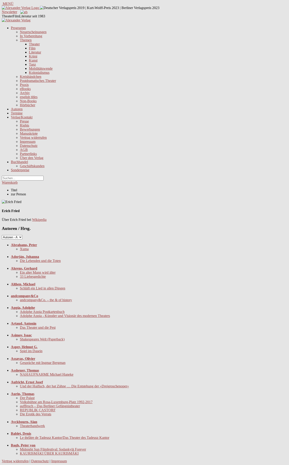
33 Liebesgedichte (33, 276)
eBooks (25, 89)
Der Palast (27, 398)
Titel (14, 190)
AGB (24, 150)
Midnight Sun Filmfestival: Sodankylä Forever (53, 449)
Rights (24, 125)
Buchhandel (19, 162)
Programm (18, 28)
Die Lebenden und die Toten (40, 261)
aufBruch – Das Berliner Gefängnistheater (50, 406)
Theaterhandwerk (32, 426)
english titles (28, 97)
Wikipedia (39, 220)
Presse (24, 121)
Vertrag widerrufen (33, 137)
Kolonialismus (39, 72)
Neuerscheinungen (33, 32)
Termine (17, 113)
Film (32, 48)
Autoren (17, 109)
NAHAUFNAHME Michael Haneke (46, 374)
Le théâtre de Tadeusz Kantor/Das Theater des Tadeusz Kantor (64, 438)
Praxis (24, 85)
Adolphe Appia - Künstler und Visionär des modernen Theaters (65, 316)
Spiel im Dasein (31, 351)
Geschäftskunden (32, 166)
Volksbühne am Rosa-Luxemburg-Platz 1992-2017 (56, 402)
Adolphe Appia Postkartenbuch (42, 312)
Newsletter (9, 12)
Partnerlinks (28, 154)
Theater (34, 44)
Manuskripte (29, 133)
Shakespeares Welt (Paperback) (42, 339)
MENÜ (8, 4)
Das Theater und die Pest (38, 327)
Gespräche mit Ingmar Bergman (42, 363)
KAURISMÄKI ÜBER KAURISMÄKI (49, 453)
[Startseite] (16, 20)
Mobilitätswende (41, 68)
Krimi (33, 56)
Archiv (25, 93)
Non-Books (28, 101)
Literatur (35, 52)
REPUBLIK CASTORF (38, 410)
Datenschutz (28, 146)
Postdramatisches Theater (38, 81)
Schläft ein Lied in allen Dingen (42, 288)
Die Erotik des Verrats (35, 414)
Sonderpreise (20, 170)
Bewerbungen (30, 129)
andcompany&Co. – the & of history (46, 300)
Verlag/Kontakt (22, 117)
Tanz (32, 64)
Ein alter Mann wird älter (38, 272)
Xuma (24, 249)
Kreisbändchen (30, 77)
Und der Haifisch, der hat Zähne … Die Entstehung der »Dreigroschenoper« (74, 386)
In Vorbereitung (31, 36)
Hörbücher (27, 105)
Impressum (27, 141)
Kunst (33, 60)
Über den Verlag (31, 158)
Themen (26, 40)
